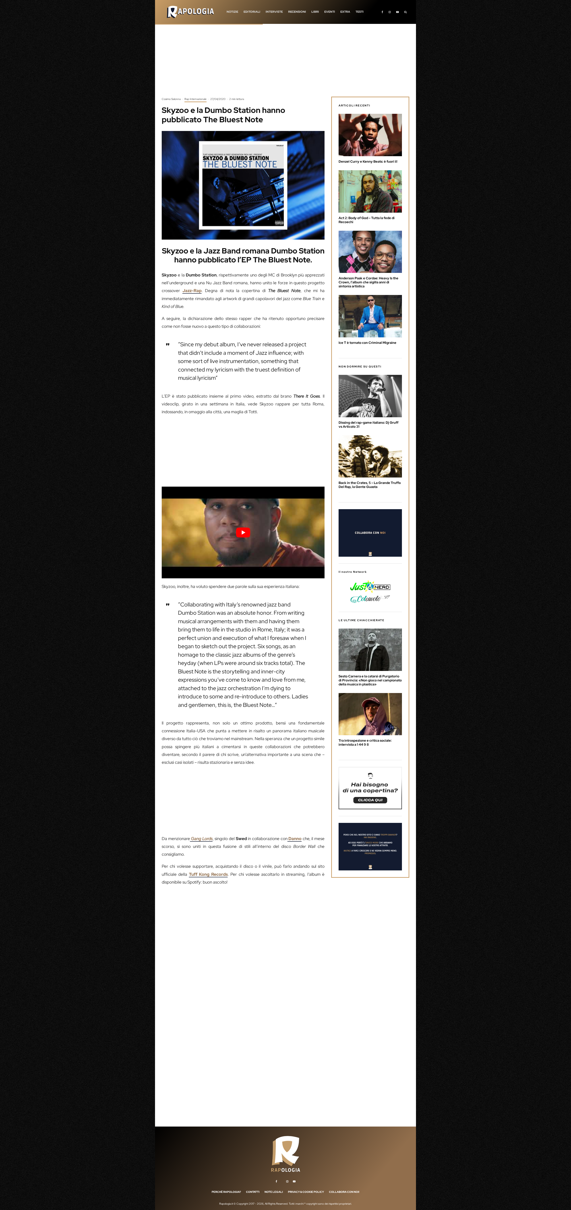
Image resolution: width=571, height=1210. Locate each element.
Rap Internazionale (195, 99)
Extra (345, 12)
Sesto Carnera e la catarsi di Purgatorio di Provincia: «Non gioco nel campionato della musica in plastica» (370, 680)
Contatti (252, 1192)
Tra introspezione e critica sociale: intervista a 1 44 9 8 (365, 743)
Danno (295, 838)
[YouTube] (397, 12)
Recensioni (297, 12)
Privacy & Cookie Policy (306, 1192)
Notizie (232, 12)
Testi (360, 12)
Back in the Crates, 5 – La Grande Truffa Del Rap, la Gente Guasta (370, 485)
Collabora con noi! (344, 1192)
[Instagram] (389, 12)
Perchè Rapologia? (226, 1192)
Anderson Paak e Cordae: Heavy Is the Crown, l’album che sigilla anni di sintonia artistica (368, 282)
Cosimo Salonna (171, 99)
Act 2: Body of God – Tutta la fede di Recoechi (367, 220)
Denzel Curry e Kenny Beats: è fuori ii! (368, 162)
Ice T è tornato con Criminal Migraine (367, 343)
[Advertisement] (285, 63)
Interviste (274, 12)
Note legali (274, 1192)
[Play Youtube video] (243, 532)
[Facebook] (382, 12)
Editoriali (252, 12)
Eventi (329, 12)
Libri (315, 12)
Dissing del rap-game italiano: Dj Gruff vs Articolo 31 (368, 425)
